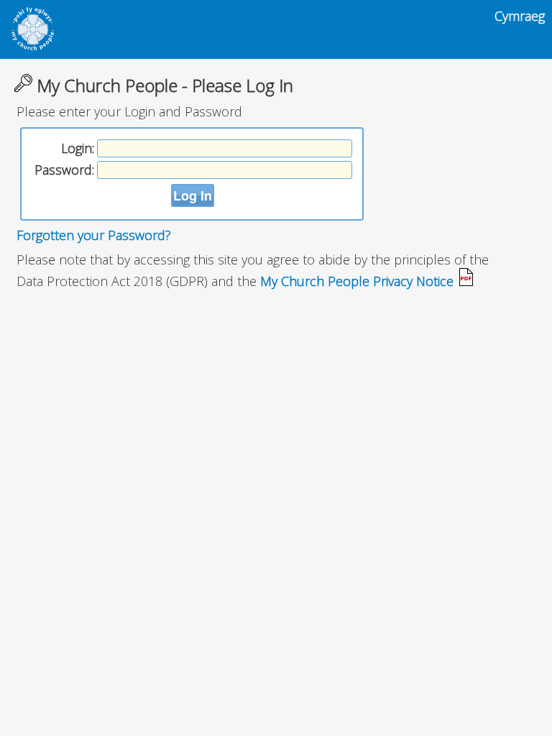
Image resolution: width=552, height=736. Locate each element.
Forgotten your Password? (94, 235)
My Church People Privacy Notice (358, 281)
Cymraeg (519, 15)
